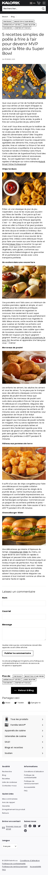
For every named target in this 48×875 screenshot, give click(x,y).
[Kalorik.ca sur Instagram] (25, 826)
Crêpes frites (14, 244)
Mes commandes (10, 799)
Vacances (7, 28)
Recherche (7, 771)
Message (7, 624)
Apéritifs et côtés (12, 25)
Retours (5, 813)
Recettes (6, 778)
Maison (5, 17)
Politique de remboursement (31, 782)
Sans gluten (29, 25)
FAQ (26, 790)
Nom (4, 597)
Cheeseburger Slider (18, 552)
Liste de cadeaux (9, 782)
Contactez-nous (9, 785)
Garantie (6, 806)
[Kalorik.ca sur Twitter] (39, 826)
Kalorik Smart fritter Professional (23, 163)
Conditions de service (28, 663)
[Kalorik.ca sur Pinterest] (25, 830)
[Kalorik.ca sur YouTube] (34, 826)
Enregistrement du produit (13, 809)
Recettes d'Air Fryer (23, 21)
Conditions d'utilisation (34, 771)
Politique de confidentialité (30, 776)
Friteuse (7, 21)
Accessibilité (29, 787)
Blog (13, 17)
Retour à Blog (26, 690)
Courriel (6, 611)
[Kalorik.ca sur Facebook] (30, 826)
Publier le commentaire (17, 653)
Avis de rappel (8, 802)
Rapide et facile (22, 28)
